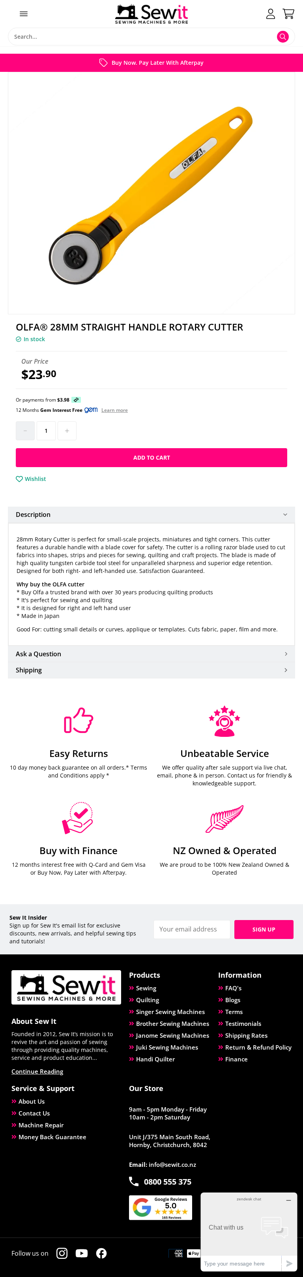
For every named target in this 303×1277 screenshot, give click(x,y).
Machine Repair (41, 1125)
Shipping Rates (246, 1035)
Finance (236, 1059)
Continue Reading (37, 1071)
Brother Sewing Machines (172, 1023)
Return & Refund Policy (258, 1047)
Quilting (147, 1000)
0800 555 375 (167, 1181)
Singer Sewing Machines (170, 1012)
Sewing (146, 988)
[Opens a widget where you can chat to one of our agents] (249, 1231)
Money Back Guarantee (52, 1137)
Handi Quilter (155, 1059)
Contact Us (34, 1113)
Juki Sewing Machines (167, 1047)
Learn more (114, 410)
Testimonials (243, 1023)
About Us (32, 1101)
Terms (234, 1012)
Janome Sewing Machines (172, 1035)
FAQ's (233, 988)
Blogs (232, 1000)
